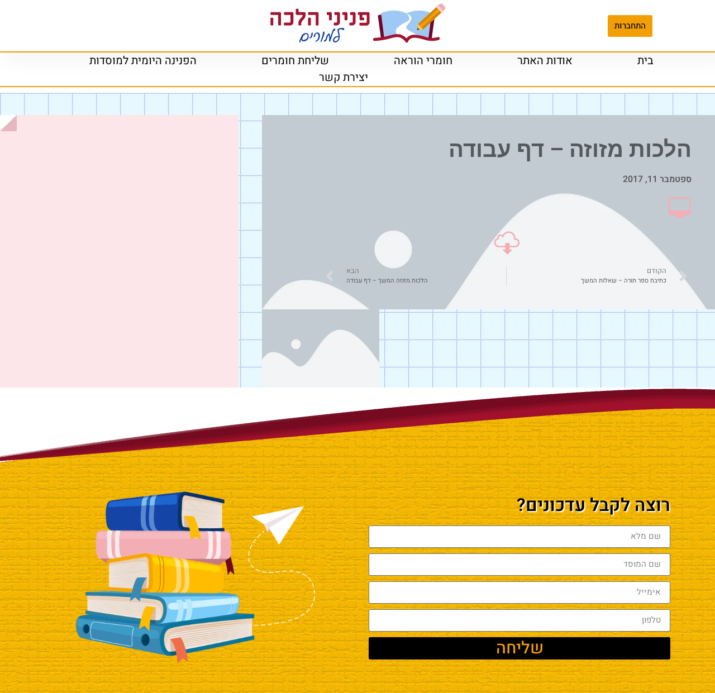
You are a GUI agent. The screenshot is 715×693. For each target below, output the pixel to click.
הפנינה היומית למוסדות (143, 60)
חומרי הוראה (423, 60)
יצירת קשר (343, 77)
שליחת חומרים (295, 60)
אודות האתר (545, 60)
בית (645, 60)
